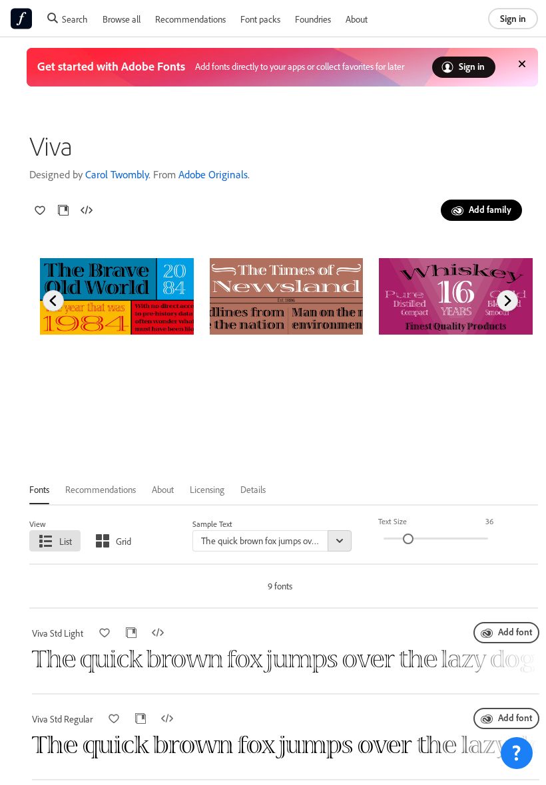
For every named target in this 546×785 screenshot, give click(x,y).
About (357, 19)
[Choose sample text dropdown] (340, 540)
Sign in (513, 18)
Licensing (207, 489)
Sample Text (212, 524)
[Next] (507, 300)
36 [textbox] (489, 521)
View (37, 524)
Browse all (121, 19)
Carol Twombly (116, 174)
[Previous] (53, 300)
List (65, 541)
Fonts (39, 489)
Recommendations (190, 19)
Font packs (260, 19)
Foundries (313, 19)
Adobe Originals (213, 174)
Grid (123, 541)
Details (253, 489)
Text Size (392, 521)
